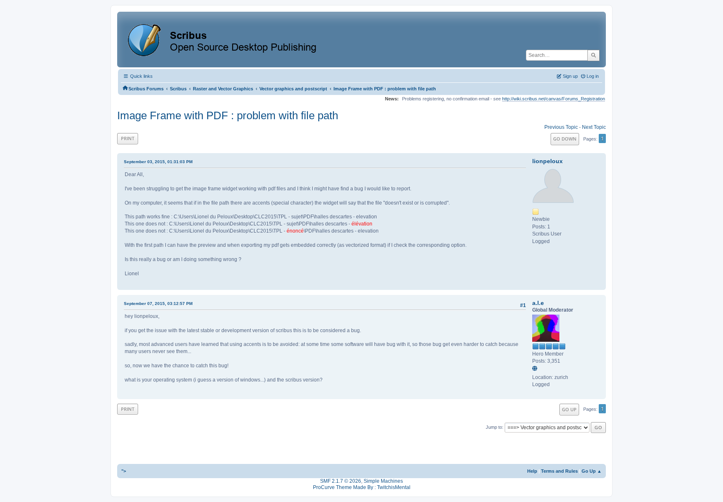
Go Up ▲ (592, 471)
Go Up (569, 409)
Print (127, 138)
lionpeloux (547, 161)
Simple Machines (383, 481)
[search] (593, 55)
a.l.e (538, 303)
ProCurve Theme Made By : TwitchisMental (361, 487)
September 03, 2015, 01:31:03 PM (158, 161)
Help (532, 471)
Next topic (594, 127)
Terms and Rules (559, 471)
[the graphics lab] (536, 369)
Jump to (494, 427)
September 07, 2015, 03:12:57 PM (158, 303)
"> (123, 471)
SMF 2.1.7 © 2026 (340, 481)
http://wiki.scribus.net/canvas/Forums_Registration (553, 98)
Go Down (565, 139)
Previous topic (561, 127)
